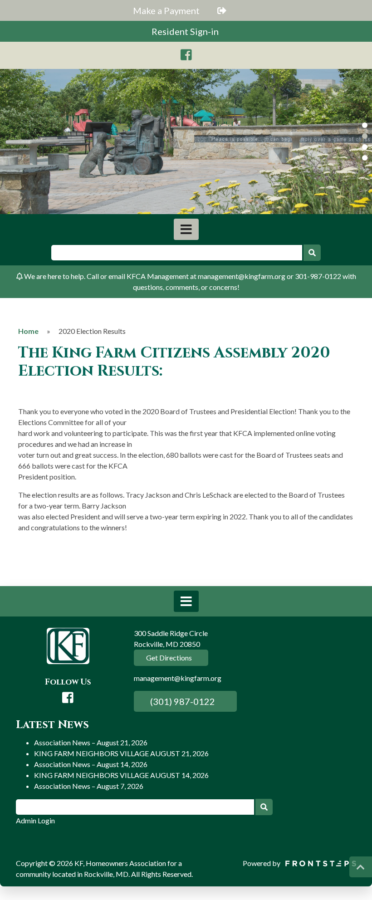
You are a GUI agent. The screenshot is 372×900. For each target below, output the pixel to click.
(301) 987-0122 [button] (181, 701)
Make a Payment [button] (167, 10)
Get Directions (168, 657)
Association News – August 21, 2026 (90, 742)
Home (28, 331)
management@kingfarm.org (177, 678)
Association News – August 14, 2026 (90, 764)
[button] (364, 125)
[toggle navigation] (186, 229)
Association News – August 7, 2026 (88, 786)
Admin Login (35, 820)
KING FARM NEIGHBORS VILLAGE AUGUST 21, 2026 (121, 753)
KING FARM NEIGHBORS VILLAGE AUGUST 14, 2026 (121, 775)
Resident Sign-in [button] (186, 31)
